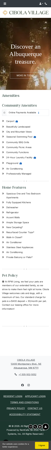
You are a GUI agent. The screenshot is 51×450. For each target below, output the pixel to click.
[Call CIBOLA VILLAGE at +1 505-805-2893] (46, 3)
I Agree (41, 445)
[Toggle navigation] (5, 3)
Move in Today (25, 75)
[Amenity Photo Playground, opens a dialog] (20, 163)
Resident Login (12, 396)
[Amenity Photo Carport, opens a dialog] (16, 121)
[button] (41, 3)
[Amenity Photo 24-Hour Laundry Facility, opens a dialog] (35, 157)
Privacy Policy (16, 408)
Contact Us (35, 408)
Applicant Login (35, 396)
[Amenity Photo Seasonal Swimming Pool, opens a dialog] (35, 137)
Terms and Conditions (24, 402)
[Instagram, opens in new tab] (28, 385)
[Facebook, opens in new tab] (22, 385)
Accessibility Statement (24, 414)
